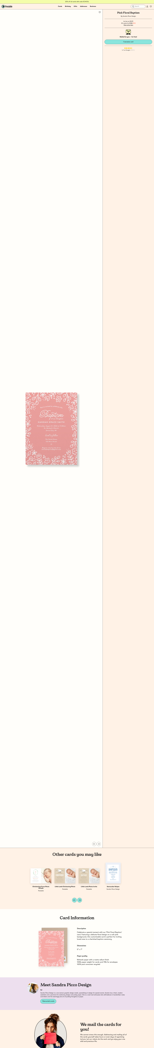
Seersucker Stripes (113, 886)
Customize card (128, 42)
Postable (41, 891)
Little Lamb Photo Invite (89, 886)
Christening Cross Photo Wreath (40, 887)
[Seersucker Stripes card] (113, 873)
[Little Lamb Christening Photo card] (65, 875)
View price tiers (128, 25)
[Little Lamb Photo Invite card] (89, 875)
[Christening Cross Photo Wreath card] (40, 875)
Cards (60, 6)
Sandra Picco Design (129, 16)
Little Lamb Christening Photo (65, 886)
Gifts (75, 6)
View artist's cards (48, 1001)
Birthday (68, 6)
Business (93, 6)
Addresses (83, 6)
